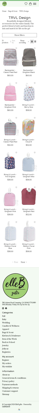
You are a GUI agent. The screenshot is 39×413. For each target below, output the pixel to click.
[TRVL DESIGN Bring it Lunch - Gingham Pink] (10, 196)
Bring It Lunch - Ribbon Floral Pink (28, 246)
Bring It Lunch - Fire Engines (10, 175)
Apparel (5, 329)
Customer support (10, 391)
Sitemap (5, 394)
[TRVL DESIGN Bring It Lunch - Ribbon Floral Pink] (29, 231)
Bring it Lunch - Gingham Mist (28, 175)
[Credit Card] (19, 410)
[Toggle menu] (34, 4)
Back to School (8, 342)
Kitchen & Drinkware (11, 335)
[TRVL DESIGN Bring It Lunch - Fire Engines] (10, 161)
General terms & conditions (14, 378)
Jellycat (5, 349)
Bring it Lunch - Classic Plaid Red (10, 141)
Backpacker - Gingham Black (29, 71)
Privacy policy (8, 381)
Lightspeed (6, 406)
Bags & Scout (12, 11)
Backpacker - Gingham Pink (10, 106)
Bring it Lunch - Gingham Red (28, 210)
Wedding (6, 322)
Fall (3, 316)
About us (6, 375)
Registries (6, 352)
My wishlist (7, 366)
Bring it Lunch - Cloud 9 (28, 141)
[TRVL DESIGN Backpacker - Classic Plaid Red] (10, 57)
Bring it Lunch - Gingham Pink (10, 210)
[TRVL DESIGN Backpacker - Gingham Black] (29, 57)
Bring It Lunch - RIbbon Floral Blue (10, 246)
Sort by (13, 42)
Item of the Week (9, 339)
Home (4, 11)
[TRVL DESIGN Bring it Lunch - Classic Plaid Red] (10, 126)
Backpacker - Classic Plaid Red (10, 71)
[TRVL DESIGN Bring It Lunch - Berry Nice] (29, 92)
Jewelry (5, 345)
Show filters (19, 35)
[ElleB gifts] (4, 4)
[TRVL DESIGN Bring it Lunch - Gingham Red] (29, 196)
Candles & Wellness (10, 326)
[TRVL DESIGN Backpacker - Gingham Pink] (10, 92)
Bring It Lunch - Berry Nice (28, 106)
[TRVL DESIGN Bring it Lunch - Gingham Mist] (29, 161)
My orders (6, 363)
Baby (4, 319)
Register (5, 360)
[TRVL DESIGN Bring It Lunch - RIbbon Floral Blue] (10, 231)
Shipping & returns (10, 388)
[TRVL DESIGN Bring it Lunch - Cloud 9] (29, 126)
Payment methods (10, 384)
